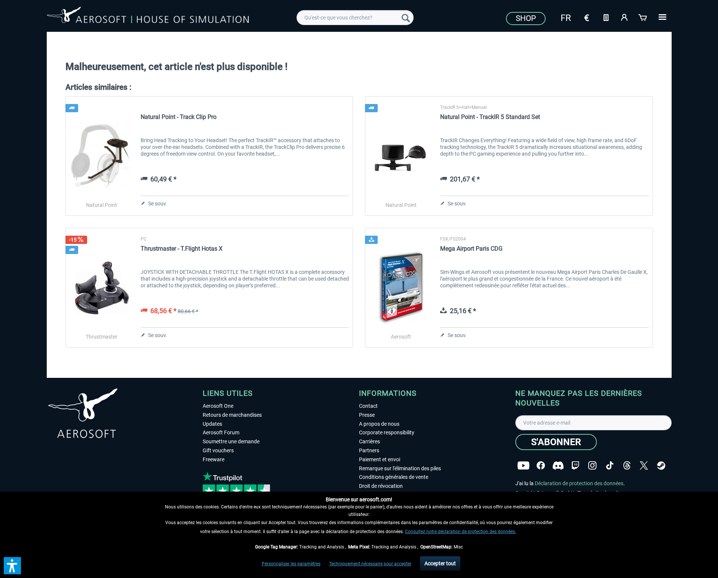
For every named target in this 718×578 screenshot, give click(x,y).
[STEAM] (661, 465)
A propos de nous (379, 424)
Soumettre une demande (231, 441)
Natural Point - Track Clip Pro (179, 116)
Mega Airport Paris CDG (471, 248)
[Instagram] (592, 465)
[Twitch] (575, 465)
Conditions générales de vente (393, 477)
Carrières (369, 441)
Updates (212, 424)
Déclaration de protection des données (579, 483)
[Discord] (558, 465)
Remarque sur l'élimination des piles (400, 468)
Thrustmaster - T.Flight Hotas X (182, 248)
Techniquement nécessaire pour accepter (370, 563)
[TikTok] (609, 465)
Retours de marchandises (232, 415)
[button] (12, 565)
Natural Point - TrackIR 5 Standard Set (490, 116)
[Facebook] (541, 465)
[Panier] (643, 16)
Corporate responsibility (386, 432)
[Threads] (626, 465)
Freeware (213, 459)
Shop (526, 18)
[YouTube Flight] (523, 465)
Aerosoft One (218, 406)
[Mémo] (605, 16)
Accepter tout (440, 563)
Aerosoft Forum (221, 432)
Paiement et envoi (379, 459)
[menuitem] (355, 17)
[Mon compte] (624, 16)
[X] (644, 465)
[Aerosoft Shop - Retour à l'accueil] (148, 16)
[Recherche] (406, 17)
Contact (368, 406)
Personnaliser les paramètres (291, 563)
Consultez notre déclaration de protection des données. (460, 531)
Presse (367, 415)
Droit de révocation (381, 486)
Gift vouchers (218, 450)
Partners (369, 450)
